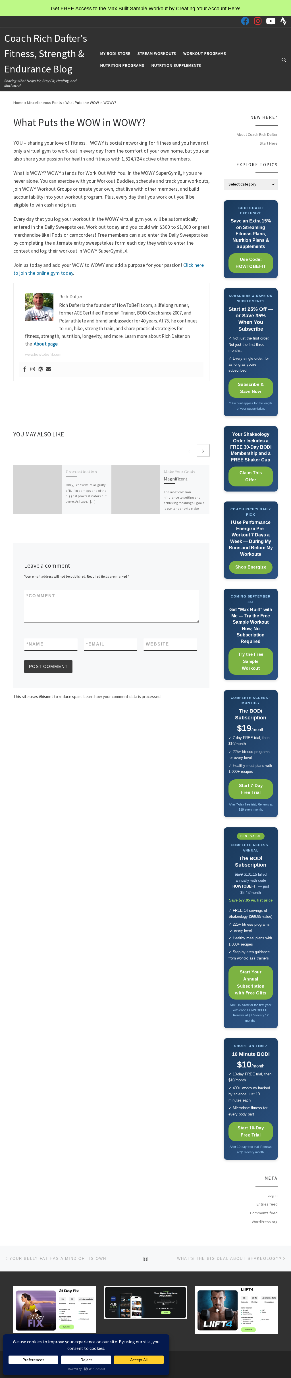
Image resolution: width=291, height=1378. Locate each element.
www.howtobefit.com (43, 354)
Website (157, 644)
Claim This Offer (251, 476)
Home (18, 102)
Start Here (269, 143)
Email (95, 644)
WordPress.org (265, 1221)
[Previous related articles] (189, 450)
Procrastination (81, 471)
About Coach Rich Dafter (257, 134)
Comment (40, 595)
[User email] (48, 369)
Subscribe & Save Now (251, 388)
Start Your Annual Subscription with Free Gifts (251, 982)
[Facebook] (24, 369)
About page (46, 344)
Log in (273, 1195)
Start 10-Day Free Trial (251, 1131)
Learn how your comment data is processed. (122, 696)
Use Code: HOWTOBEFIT (251, 263)
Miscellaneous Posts (44, 102)
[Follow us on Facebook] (245, 21)
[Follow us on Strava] (283, 21)
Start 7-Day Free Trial (251, 789)
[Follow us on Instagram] (257, 21)
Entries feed (267, 1204)
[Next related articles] (203, 450)
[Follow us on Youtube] (271, 21)
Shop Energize (251, 567)
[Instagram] (32, 369)
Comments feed (264, 1212)
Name (35, 644)
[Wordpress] (40, 369)
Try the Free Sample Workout (250, 661)
